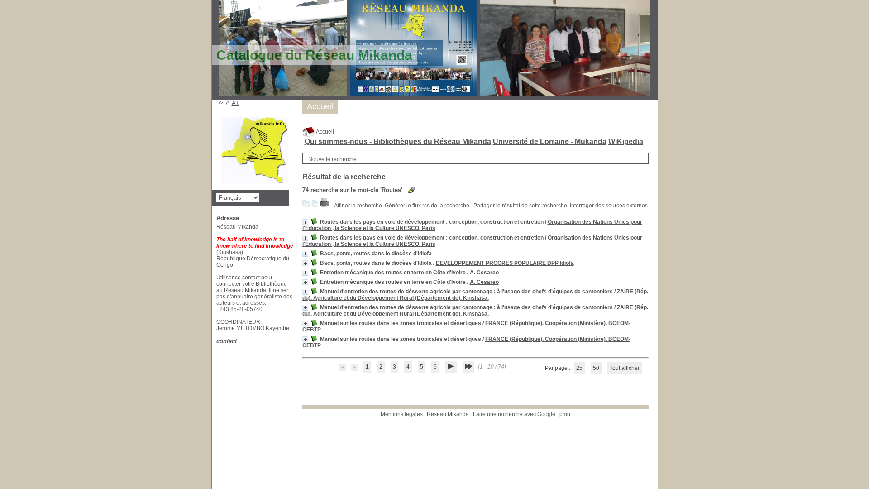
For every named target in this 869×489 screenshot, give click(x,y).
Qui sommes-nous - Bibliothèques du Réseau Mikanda (398, 141)
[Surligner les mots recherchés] (411, 190)
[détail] (305, 222)
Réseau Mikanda (448, 414)
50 (596, 368)
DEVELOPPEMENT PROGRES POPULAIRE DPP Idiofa (505, 263)
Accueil (324, 132)
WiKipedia (625, 141)
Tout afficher (625, 368)
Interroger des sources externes (609, 205)
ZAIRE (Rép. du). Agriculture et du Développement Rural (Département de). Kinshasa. (475, 294)
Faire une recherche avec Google (514, 414)
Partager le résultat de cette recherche (520, 205)
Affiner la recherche (358, 205)
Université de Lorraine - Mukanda (549, 141)
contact (226, 341)
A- (221, 102)
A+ (235, 103)
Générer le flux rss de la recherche (427, 205)
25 (579, 368)
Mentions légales (402, 414)
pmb (564, 414)
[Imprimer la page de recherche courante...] (325, 205)
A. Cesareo (484, 272)
